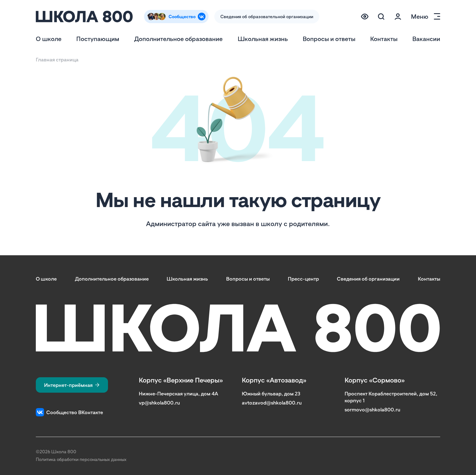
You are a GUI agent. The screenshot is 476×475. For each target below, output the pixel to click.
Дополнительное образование (178, 38)
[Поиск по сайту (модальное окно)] (381, 16)
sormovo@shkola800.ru (372, 409)
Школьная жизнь (263, 38)
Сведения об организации (368, 279)
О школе (48, 38)
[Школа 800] (84, 16)
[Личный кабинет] (398, 16)
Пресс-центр (303, 279)
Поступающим (97, 38)
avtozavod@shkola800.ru (272, 403)
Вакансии (426, 38)
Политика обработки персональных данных (81, 459)
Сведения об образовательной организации (266, 16)
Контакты (383, 38)
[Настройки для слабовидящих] (364, 16)
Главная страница (57, 59)
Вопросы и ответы (329, 38)
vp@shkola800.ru (159, 403)
